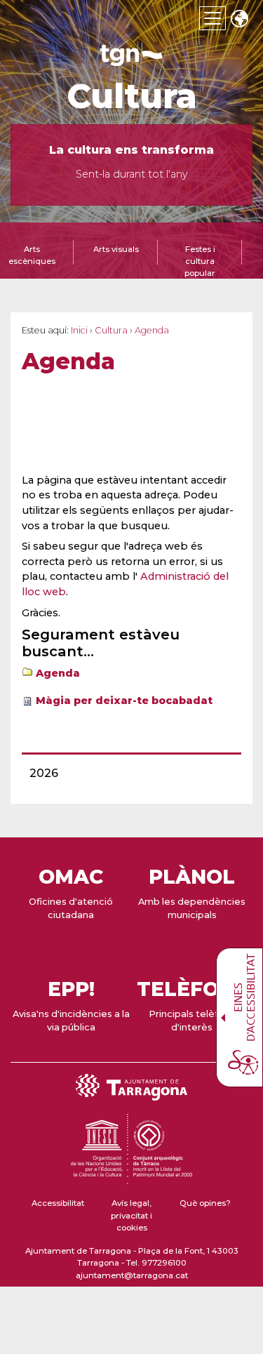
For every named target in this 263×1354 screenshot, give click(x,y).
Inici (79, 330)
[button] (239, 20)
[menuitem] (127, 773)
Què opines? (205, 1203)
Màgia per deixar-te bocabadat (124, 700)
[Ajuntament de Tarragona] (131, 59)
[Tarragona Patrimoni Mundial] (131, 1178)
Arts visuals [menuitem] (116, 249)
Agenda (58, 673)
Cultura (132, 96)
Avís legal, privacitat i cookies (131, 1215)
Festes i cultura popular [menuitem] (199, 261)
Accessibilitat (58, 1203)
